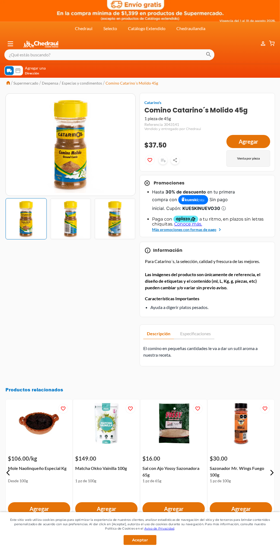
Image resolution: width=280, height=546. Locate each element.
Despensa (50, 83)
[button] (10, 44)
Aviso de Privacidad (159, 528)
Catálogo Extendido (146, 28)
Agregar (248, 141)
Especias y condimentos (82, 83)
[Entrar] (260, 43)
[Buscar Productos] (208, 55)
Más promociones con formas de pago (184, 229)
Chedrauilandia (190, 28)
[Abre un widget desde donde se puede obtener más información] (258, 536)
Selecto (110, 28)
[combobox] (109, 54)
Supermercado (25, 83)
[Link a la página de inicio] (8, 83)
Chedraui (83, 28)
